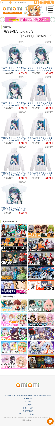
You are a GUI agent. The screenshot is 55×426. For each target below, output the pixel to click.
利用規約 (28, 405)
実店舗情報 (28, 399)
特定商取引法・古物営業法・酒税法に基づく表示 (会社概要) (28, 395)
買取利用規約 (28, 411)
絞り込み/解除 (26, 36)
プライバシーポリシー (28, 414)
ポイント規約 (28, 408)
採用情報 (28, 402)
